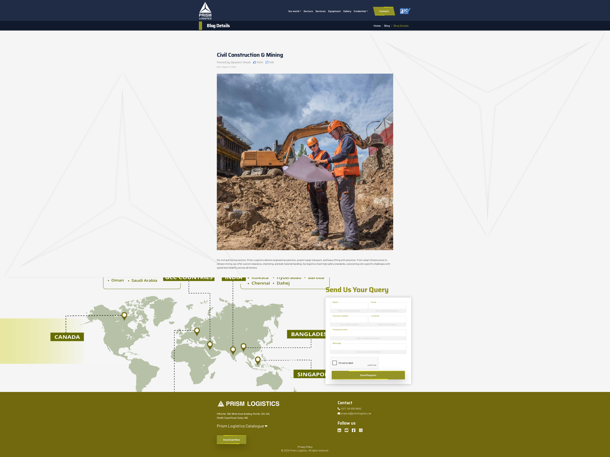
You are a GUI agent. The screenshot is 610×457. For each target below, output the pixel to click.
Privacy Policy (305, 446)
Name (335, 302)
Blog (387, 25)
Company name (340, 329)
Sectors (308, 11)
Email (373, 302)
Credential (360, 11)
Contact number (340, 315)
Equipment (334, 11)
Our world (293, 11)
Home (377, 25)
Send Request (368, 375)
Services (320, 11)
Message (337, 343)
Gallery (347, 11)
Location (375, 315)
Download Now (231, 439)
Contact (384, 11)
